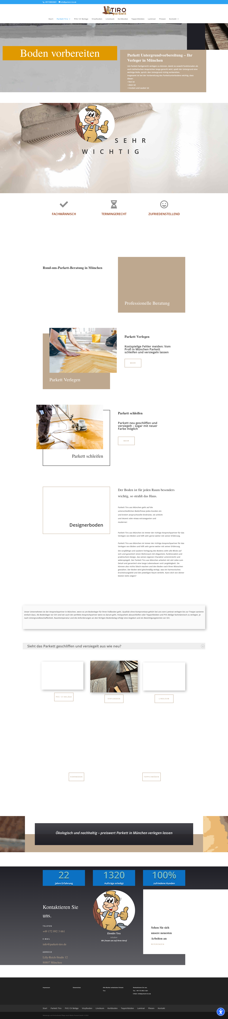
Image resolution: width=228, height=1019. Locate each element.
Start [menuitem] (51, 19)
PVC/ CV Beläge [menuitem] (81, 19)
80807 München (52, 962)
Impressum (46, 987)
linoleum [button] (164, 699)
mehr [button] (126, 441)
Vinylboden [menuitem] (97, 19)
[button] (221, 1012)
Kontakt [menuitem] (173, 19)
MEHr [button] (133, 363)
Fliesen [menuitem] (162, 19)
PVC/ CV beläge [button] (64, 697)
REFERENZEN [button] (157, 944)
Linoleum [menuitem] (110, 19)
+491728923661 (51, 2)
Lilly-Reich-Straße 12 (55, 957)
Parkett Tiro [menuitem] (62, 19)
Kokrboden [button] (76, 777)
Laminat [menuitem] (152, 19)
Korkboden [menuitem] (123, 19)
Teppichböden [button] (151, 777)
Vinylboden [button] (114, 699)
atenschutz (77, 987)
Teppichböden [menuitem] (137, 19)
